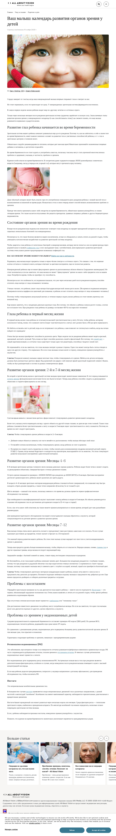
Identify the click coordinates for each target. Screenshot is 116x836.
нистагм (29, 691)
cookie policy (34, 823)
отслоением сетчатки (66, 652)
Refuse (72, 830)
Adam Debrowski (33, 91)
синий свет (98, 339)
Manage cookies (11, 829)
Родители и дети (33, 12)
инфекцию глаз (33, 248)
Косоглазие (96, 590)
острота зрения (13, 379)
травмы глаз (101, 547)
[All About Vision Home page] (21, 4)
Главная (10, 12)
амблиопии (54, 601)
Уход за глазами (20, 12)
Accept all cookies (99, 830)
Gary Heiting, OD (17, 91)
